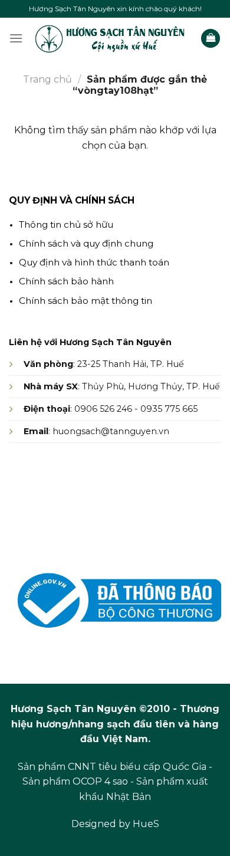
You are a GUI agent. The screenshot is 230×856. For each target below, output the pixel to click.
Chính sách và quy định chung (86, 243)
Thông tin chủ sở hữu (66, 224)
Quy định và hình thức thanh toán (94, 262)
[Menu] (16, 38)
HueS (146, 823)
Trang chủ (47, 79)
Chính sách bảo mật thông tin (85, 300)
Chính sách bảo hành (66, 281)
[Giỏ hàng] (210, 38)
